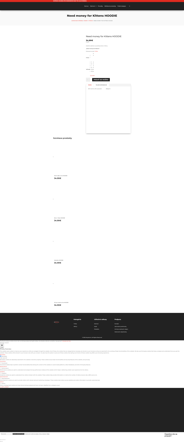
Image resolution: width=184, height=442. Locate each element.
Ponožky (100, 6)
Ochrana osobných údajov (121, 329)
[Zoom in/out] (4, 439)
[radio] (93, 55)
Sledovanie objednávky (121, 332)
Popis (89, 85)
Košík (95, 326)
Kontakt (117, 323)
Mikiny (86, 20)
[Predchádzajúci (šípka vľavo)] (0, 441)
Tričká (75, 323)
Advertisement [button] (4, 376)
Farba (87, 57)
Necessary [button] (2, 354)
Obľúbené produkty (110, 6)
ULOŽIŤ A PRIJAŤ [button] (4, 387)
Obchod (92, 6)
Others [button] (2, 381)
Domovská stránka (77, 20)
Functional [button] (3, 361)
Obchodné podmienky (120, 326)
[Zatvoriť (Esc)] (0, 439)
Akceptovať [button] (65, 341)
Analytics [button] (2, 371)
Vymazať (92, 75)
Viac (70, 341)
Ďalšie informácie (101, 85)
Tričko (96, 51)
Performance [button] (3, 366)
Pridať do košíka (101, 80)
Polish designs (122, 6)
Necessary (4, 356)
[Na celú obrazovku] (3, 439)
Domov (86, 6)
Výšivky (91, 20)
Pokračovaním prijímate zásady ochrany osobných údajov (37, 433)
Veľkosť (88, 69)
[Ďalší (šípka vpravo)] (2, 441)
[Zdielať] (2, 439)
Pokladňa (96, 329)
